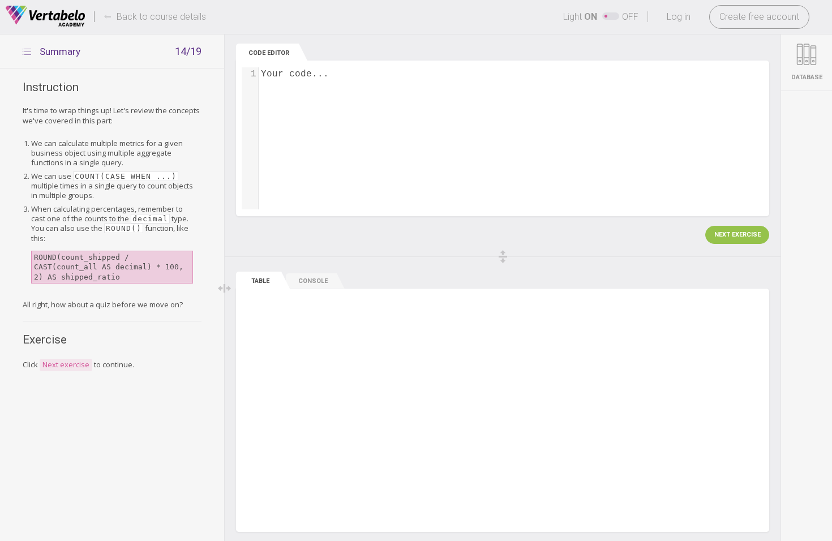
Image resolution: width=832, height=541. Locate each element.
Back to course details (161, 16)
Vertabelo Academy (45, 16)
